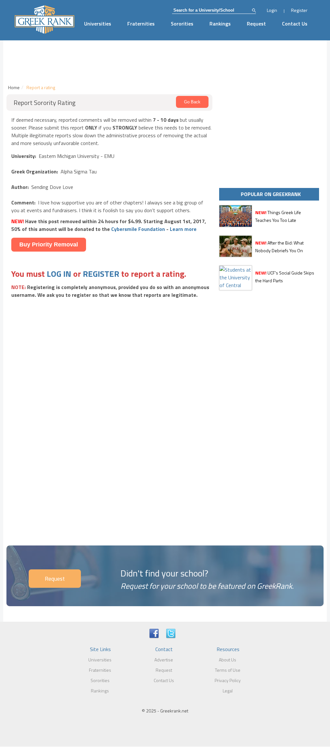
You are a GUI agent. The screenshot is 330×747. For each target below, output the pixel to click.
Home (14, 87)
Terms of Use (227, 670)
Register (299, 10)
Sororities (182, 23)
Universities (97, 23)
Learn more (183, 229)
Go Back (192, 101)
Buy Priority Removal (48, 244)
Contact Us (294, 23)
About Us (227, 659)
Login (272, 10)
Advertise (163, 659)
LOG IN (59, 273)
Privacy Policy (228, 680)
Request (256, 23)
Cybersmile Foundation (138, 229)
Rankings (220, 23)
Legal (228, 690)
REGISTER (101, 273)
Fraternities (141, 23)
